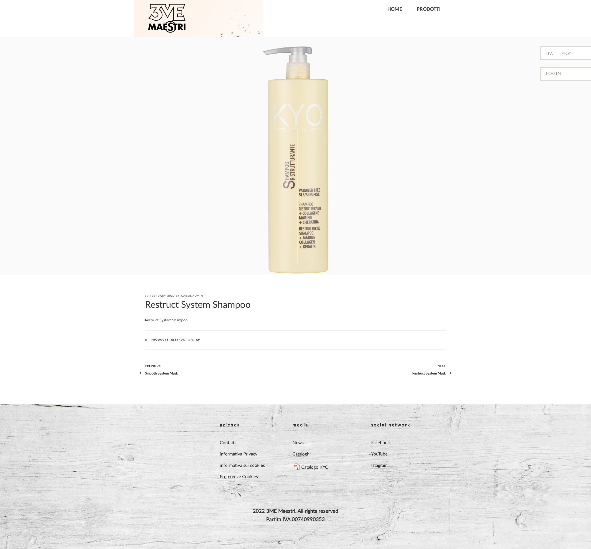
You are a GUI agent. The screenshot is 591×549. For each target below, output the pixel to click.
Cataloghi (301, 454)
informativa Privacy (238, 454)
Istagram (379, 465)
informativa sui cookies (242, 465)
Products (160, 339)
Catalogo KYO (315, 467)
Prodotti (428, 9)
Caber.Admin (192, 296)
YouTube (379, 454)
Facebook (380, 443)
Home (394, 9)
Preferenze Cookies (239, 477)
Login (553, 74)
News (298, 443)
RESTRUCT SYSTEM (186, 339)
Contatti (228, 443)
